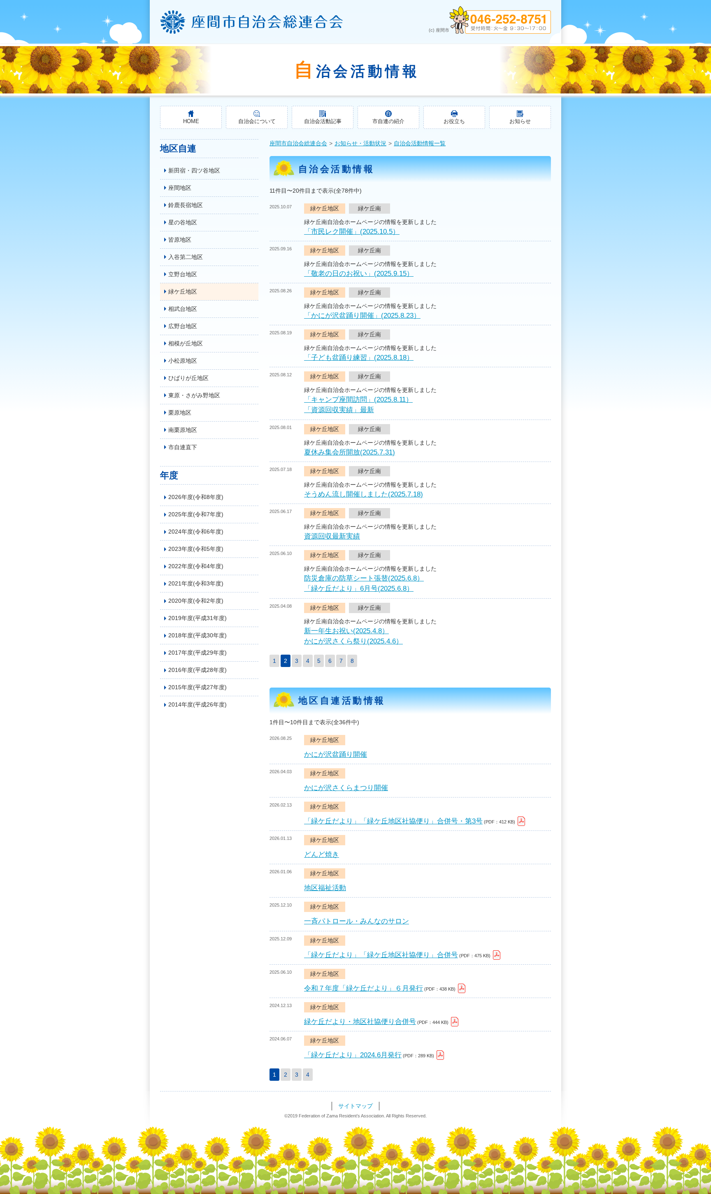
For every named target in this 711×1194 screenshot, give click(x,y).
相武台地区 (182, 308)
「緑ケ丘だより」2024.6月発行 (353, 1055)
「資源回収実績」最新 (339, 410)
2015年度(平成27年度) (197, 687)
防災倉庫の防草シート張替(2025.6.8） (364, 578)
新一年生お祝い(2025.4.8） (346, 631)
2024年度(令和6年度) (195, 531)
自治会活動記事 (323, 121)
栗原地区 (179, 412)
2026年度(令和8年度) (195, 497)
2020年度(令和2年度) (195, 600)
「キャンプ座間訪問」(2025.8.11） (358, 399)
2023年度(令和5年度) (195, 549)
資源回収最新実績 (332, 536)
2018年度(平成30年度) (197, 635)
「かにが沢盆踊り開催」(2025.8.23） (362, 315)
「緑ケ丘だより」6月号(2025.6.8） (359, 588)
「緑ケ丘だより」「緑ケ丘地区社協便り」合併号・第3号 (393, 821)
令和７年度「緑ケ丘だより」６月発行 (363, 988)
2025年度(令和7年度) (195, 514)
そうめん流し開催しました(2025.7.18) (363, 494)
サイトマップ (355, 1106)
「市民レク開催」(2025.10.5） (352, 232)
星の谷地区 (182, 222)
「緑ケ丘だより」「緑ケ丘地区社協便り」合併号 (381, 955)
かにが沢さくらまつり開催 (346, 788)
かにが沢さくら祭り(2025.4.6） (353, 641)
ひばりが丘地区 (188, 378)
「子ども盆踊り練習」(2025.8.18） (359, 357)
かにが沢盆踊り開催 (335, 754)
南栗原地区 (182, 430)
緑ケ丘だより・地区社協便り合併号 (360, 1022)
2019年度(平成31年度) (197, 618)
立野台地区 (182, 274)
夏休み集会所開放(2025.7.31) (349, 452)
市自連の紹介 (388, 121)
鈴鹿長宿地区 (185, 205)
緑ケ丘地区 (182, 291)
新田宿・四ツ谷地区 (194, 170)
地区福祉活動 (325, 888)
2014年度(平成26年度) (197, 704)
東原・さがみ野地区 (194, 395)
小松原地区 (182, 360)
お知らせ (520, 121)
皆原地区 (179, 239)
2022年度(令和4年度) (195, 566)
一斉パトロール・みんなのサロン (356, 921)
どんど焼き (321, 854)
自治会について (257, 121)
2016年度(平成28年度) (197, 670)
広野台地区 (182, 326)
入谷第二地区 (185, 257)
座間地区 (179, 187)
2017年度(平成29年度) (197, 652)
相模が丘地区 (185, 343)
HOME (191, 121)
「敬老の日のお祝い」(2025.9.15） (359, 274)
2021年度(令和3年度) (195, 583)
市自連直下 (182, 447)
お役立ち (454, 121)
